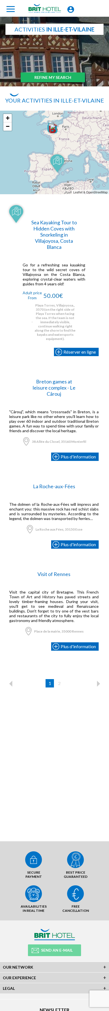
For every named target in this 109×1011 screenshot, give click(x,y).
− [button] (8, 126)
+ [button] (8, 118)
